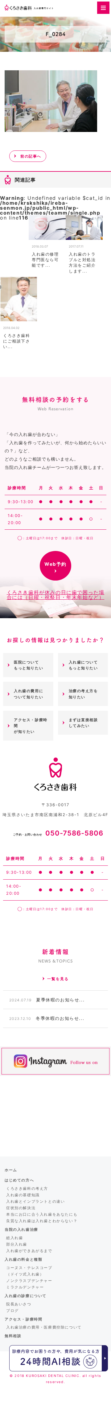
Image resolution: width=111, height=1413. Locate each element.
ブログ (12, 1310)
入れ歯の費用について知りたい (28, 693)
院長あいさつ (18, 1304)
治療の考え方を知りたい (83, 693)
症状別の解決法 (20, 1208)
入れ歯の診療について (26, 1295)
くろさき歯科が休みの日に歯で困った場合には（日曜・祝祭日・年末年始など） (56, 594)
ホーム (11, 1170)
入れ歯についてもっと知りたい (83, 665)
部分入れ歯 (16, 1244)
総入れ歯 (14, 1237)
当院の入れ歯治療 (21, 1229)
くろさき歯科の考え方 (27, 1188)
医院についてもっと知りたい (28, 665)
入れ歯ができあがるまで (29, 1250)
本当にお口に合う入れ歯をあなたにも (41, 1214)
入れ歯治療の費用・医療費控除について (44, 1327)
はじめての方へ (19, 1180)
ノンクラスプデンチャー (29, 1280)
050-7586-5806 (58, 833)
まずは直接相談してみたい (83, 722)
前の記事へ (30, 156)
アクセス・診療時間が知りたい (30, 725)
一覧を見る (58, 978)
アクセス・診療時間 (23, 1319)
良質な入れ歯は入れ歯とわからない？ (41, 1220)
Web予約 (55, 564)
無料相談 (13, 1335)
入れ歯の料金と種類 (23, 1259)
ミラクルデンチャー (25, 1287)
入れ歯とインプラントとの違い (35, 1201)
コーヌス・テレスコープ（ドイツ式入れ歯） (29, 1270)
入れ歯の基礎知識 (23, 1195)
